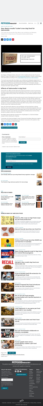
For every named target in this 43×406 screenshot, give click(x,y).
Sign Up (9, 167)
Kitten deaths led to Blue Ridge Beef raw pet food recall (28, 198)
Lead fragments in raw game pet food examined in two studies (27, 309)
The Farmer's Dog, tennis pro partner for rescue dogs (14, 182)
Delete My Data (21, 374)
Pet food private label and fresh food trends (27, 320)
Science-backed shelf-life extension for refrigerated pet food (28, 274)
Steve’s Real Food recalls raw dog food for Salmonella (7, 198)
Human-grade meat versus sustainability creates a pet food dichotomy (25, 343)
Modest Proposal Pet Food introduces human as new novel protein (27, 285)
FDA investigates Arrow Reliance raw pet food (7, 204)
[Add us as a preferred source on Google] (16, 124)
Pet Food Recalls (19, 260)
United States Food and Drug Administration (27, 77)
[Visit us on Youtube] (20, 371)
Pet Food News (4, 180)
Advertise (9, 402)
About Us (14, 402)
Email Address (4, 377)
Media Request (26, 402)
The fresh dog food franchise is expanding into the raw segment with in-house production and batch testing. (27, 231)
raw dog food (22, 76)
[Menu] (41, 23)
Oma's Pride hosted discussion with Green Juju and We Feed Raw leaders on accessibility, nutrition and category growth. (28, 335)
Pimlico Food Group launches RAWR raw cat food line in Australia (28, 240)
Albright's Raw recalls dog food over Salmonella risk (27, 263)
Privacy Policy (33, 402)
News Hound (18, 283)
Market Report (18, 318)
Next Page (11, 352)
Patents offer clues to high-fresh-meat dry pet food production (28, 218)
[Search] (38, 23)
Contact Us (19, 402)
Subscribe (4, 402)
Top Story (17, 216)
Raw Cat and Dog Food (7, 26)
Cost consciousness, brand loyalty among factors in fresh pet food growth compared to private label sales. (28, 324)
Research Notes (18, 306)
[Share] (5, 39)
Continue (22, 142)
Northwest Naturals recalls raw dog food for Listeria (28, 204)
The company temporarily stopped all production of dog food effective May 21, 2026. (28, 255)
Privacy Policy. (16, 164)
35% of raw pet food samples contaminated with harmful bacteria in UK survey (28, 297)
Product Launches (19, 227)
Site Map (39, 402)
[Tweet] (10, 39)
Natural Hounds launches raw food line (28, 229)
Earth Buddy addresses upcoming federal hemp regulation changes (18, 174)
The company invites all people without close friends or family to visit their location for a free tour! (27, 289)
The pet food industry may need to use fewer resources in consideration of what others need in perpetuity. (28, 347)
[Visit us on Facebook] (15, 371)
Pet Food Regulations (6, 173)
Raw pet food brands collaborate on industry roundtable (27, 331)
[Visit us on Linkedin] (18, 371)
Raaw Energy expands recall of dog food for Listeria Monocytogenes (28, 252)
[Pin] (13, 39)
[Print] (2, 39)
